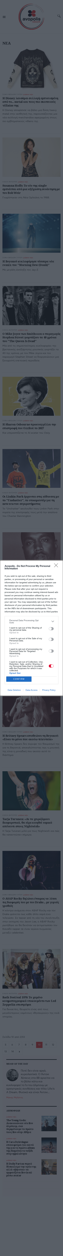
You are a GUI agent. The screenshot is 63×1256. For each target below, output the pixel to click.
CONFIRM (19, 679)
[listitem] (31, 621)
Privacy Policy (49, 690)
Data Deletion (14, 690)
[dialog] (31, 628)
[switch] (51, 628)
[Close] (57, 566)
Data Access (31, 690)
